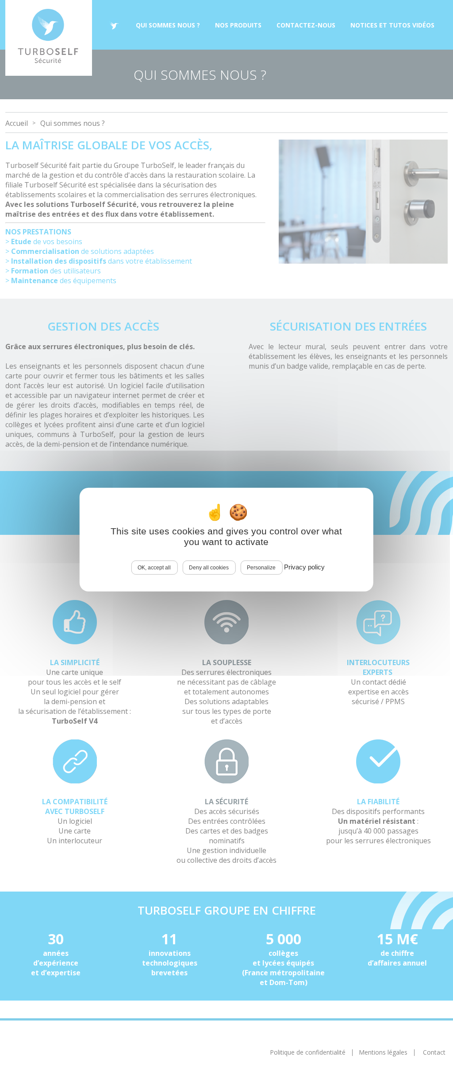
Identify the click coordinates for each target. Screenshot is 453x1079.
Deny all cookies (209, 567)
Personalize (261, 567)
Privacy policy (304, 566)
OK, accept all (154, 567)
